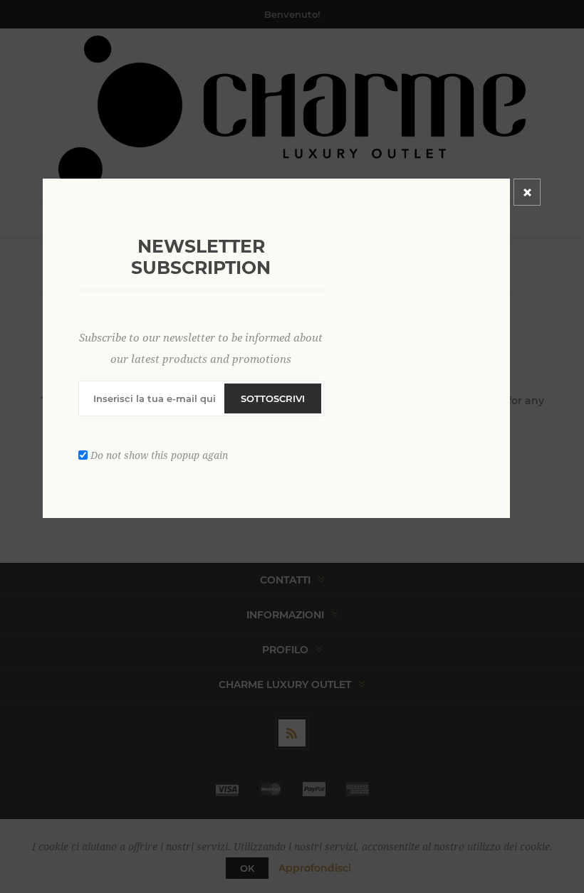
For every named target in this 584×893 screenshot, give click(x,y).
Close (527, 192)
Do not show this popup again (159, 455)
